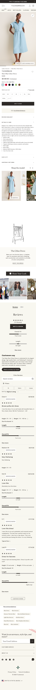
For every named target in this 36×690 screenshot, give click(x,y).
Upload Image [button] (19, 273)
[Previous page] (30, 168)
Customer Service (8, 647)
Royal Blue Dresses (9, 620)
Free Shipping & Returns (19, 110)
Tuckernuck (7, 71)
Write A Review (18, 326)
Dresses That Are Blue (9, 614)
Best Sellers (17, 10)
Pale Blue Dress (20, 617)
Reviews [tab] (15, 307)
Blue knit (6, 624)
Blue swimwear (14, 624)
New (3, 10)
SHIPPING (17, 1)
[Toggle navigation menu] (3, 6)
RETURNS (24, 1)
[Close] (34, 1)
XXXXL (9, 98)
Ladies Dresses (5, 68)
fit (8, 388)
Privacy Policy (12, 672)
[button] (33, 71)
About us (5, 653)
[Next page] (32, 168)
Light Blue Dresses (8, 617)
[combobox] (18, 392)
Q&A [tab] (21, 307)
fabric (19, 388)
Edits (9, 10)
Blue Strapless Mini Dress (22, 620)
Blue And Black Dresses (24, 614)
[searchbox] (16, 379)
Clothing (26, 10)
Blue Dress (6, 610)
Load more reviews (18, 598)
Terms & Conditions (24, 672)
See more (18, 350)
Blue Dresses (15, 610)
